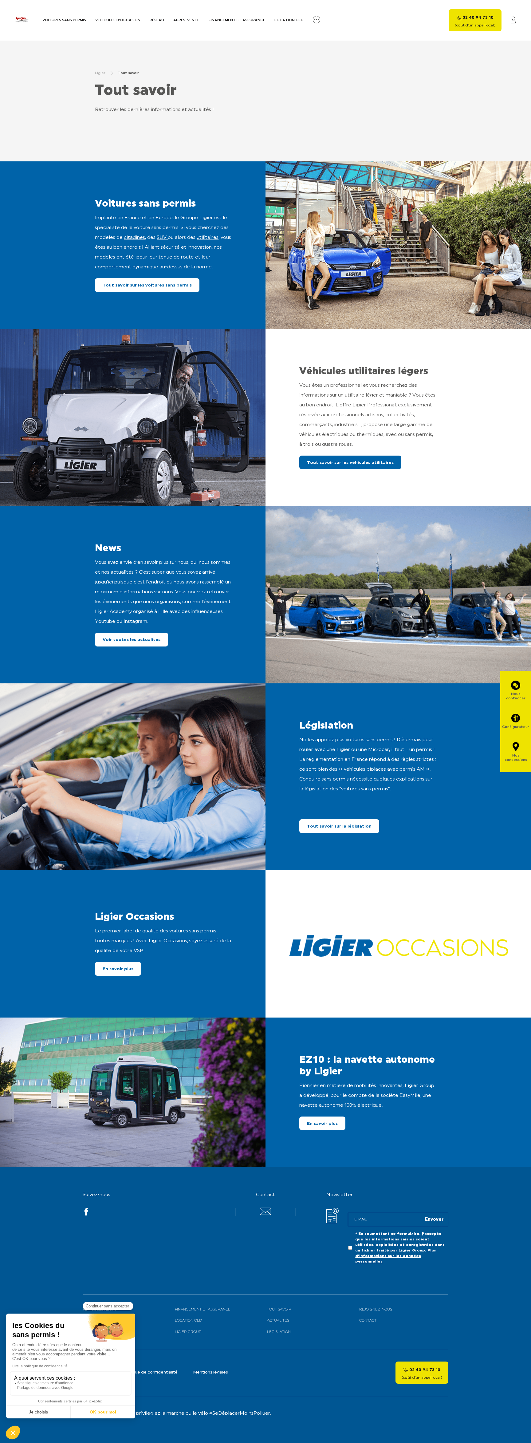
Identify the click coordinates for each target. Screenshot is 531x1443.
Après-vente (186, 20)
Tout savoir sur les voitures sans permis (147, 285)
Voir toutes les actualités (131, 640)
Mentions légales (210, 1372)
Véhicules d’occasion (117, 20)
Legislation (279, 1332)
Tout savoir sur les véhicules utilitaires (350, 463)
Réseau (157, 20)
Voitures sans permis (64, 20)
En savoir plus (118, 969)
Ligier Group (188, 1332)
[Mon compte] (513, 20)
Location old (289, 20)
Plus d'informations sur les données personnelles (395, 1256)
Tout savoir (279, 1309)
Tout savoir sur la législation (339, 826)
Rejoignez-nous (375, 1309)
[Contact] (265, 1214)
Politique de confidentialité (150, 1372)
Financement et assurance (237, 20)
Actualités (278, 1320)
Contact (367, 1320)
